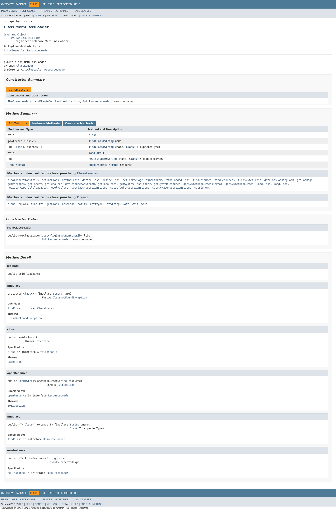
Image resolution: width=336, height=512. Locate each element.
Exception (43, 341)
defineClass (50, 180)
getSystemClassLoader (135, 183)
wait (126, 204)
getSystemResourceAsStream (202, 183)
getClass (52, 204)
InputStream (16, 164)
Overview (7, 4)
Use (43, 4)
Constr (39, 15)
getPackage (304, 180)
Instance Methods (46, 123)
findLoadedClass (178, 180)
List (35, 101)
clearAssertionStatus (23, 180)
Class (28, 141)
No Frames (61, 11)
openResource (98, 164)
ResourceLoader (38, 50)
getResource (53, 183)
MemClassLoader (19, 101)
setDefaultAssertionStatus (129, 187)
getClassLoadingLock (279, 180)
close (92, 135)
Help (77, 4)
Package (21, 4)
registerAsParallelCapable (27, 187)
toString (113, 204)
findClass (96, 141)
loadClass (263, 183)
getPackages (16, 183)
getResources (107, 183)
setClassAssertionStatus (89, 187)
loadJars (95, 152)
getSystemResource (167, 183)
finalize (37, 204)
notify (82, 204)
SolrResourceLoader (97, 101)
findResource (202, 180)
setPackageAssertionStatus (171, 187)
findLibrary (154, 180)
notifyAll (97, 204)
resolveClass (59, 187)
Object (82, 197)
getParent (35, 183)
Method (52, 15)
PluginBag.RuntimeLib (54, 101)
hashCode (68, 204)
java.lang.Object (15, 34)
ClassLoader (24, 65)
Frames (47, 11)
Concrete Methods (79, 123)
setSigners (202, 187)
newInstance (97, 158)
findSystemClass (249, 180)
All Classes (83, 11)
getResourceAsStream (80, 183)
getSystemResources (239, 183)
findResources (224, 180)
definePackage (133, 180)
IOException (65, 384)
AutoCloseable (14, 50)
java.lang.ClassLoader (25, 37)
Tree (51, 4)
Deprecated (64, 4)
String (109, 141)
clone (11, 204)
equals (23, 204)
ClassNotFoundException (70, 297)
